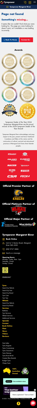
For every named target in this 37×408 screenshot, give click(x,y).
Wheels (5, 300)
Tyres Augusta (6, 346)
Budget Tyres (6, 361)
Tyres (4, 285)
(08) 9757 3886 (12, 249)
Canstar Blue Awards (9, 358)
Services (5, 308)
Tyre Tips (5, 298)
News (4, 331)
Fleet (4, 328)
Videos (5, 334)
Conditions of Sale (25, 398)
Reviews (5, 336)
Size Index (5, 343)
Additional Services (8, 318)
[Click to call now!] (25, 2)
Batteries (5, 311)
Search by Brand (7, 293)
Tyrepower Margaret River (20, 7)
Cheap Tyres (6, 363)
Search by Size (7, 290)
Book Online (7, 326)
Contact (5, 323)
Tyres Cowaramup (8, 348)
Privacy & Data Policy (13, 398)
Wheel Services (7, 316)
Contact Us (25, 40)
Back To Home (11, 40)
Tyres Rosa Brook (7, 356)
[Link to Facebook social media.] (18, 403)
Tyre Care (5, 295)
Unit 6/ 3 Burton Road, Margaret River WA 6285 (18, 244)
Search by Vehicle (8, 288)
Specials (5, 321)
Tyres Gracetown (7, 351)
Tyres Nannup (6, 353)
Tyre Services (6, 313)
